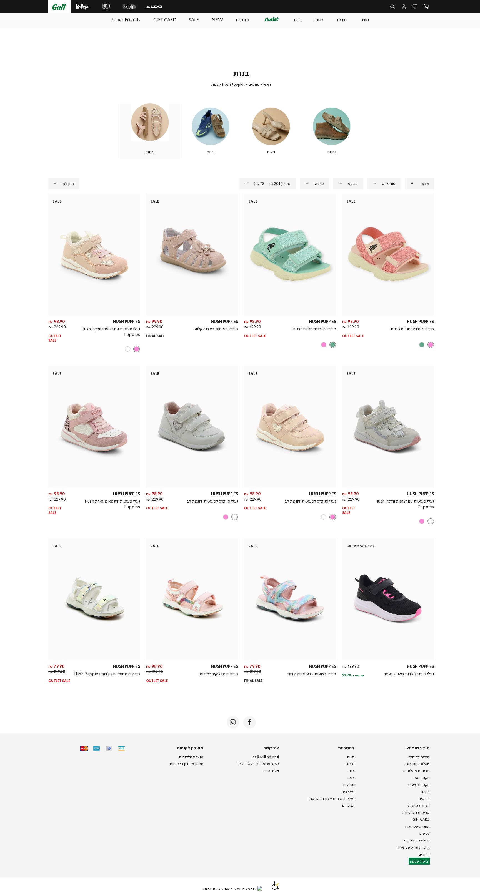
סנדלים (348, 784)
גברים (350, 764)
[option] (430, 344)
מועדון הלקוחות (191, 757)
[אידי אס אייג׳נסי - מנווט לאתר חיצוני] (232, 888)
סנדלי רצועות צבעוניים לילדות (311, 673)
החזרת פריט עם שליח (413, 847)
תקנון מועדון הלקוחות (186, 764)
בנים (351, 777)
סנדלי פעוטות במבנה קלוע (216, 328)
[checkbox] (332, 131)
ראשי (267, 84)
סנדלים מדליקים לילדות (218, 673)
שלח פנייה (271, 770)
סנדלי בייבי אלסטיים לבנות (412, 328)
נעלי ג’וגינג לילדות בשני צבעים (409, 673)
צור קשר (271, 747)
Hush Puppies (233, 84)
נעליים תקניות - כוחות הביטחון (331, 798)
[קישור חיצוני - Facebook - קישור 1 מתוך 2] (249, 722)
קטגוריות (346, 747)
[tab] (419, 183)
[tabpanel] (331, 131)
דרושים (424, 798)
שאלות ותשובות (418, 764)
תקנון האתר (421, 777)
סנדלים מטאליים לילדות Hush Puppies (107, 673)
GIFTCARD (421, 819)
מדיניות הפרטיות (417, 812)
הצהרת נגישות (419, 805)
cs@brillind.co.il (265, 757)
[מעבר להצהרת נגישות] (275, 888)
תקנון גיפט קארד (417, 826)
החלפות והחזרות (417, 840)
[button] (426, 6)
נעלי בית (347, 791)
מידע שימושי (417, 747)
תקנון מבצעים (419, 784)
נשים (350, 757)
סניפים (424, 833)
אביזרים (348, 805)
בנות (350, 770)
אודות (425, 791)
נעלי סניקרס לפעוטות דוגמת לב (310, 501)
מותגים (254, 84)
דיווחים (424, 854)
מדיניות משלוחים (416, 770)
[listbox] (388, 344)
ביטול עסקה (419, 861)
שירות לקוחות (419, 757)
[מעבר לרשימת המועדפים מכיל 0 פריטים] (415, 6)
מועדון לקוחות (189, 747)
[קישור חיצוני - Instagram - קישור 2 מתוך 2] (233, 722)
